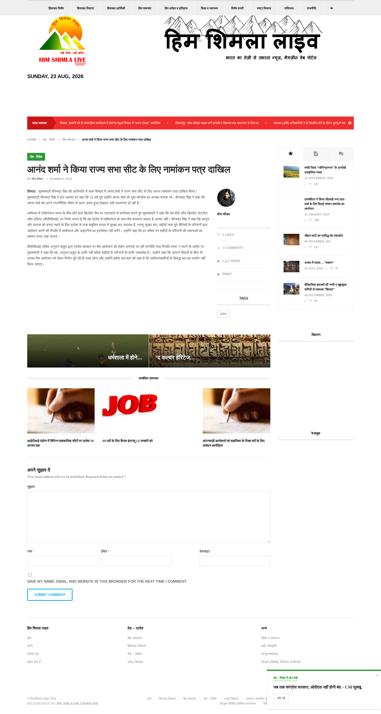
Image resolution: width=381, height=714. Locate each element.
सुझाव (31, 486)
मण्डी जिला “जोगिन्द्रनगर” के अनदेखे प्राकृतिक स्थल (325, 170)
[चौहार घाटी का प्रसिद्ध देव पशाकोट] (291, 244)
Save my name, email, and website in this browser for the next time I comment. (107, 581)
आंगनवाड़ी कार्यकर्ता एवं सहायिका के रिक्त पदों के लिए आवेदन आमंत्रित (234, 443)
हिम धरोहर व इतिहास (176, 8)
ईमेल (105, 551)
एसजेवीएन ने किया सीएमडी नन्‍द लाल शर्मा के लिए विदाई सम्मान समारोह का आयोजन (324, 204)
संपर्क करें (33, 654)
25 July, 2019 (314, 268)
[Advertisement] (321, 383)
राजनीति (311, 8)
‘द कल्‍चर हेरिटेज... (175, 357)
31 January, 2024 (317, 214)
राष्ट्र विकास (264, 8)
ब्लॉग (30, 646)
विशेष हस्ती (237, 8)
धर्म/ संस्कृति (268, 646)
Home (32, 139)
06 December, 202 (317, 241)
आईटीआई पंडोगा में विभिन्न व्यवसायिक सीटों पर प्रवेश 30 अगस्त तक (60, 443)
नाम (30, 551)
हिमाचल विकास (85, 8)
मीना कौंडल (37, 178)
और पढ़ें (281, 698)
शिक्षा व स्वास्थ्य (209, 8)
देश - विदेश (49, 139)
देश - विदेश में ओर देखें (285, 678)
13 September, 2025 (319, 178)
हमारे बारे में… (35, 662)
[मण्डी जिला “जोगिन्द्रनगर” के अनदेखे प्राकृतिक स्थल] (291, 176)
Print (227, 274)
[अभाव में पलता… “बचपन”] (291, 271)
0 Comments (232, 248)
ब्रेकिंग (223, 314)
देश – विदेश (135, 654)
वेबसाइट (205, 551)
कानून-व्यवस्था (269, 654)
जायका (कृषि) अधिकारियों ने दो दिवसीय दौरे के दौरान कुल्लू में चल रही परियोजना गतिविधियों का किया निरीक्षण (320, 123)
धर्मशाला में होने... (125, 357)
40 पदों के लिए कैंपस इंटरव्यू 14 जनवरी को (127, 441)
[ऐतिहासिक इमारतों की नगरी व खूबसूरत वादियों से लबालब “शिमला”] (291, 293)
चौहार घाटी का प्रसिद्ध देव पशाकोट (324, 235)
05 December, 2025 (318, 295)
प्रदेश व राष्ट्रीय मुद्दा (257, 699)
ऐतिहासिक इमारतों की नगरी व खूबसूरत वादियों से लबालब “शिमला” (326, 287)
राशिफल (289, 8)
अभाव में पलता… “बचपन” (319, 262)
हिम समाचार (144, 8)
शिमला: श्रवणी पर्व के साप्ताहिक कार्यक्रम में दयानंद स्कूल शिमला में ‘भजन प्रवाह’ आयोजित (97, 123)
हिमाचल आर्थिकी (116, 8)
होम (29, 638)
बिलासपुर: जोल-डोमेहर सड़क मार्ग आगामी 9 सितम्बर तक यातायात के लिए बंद (204, 123)
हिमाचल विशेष (56, 8)
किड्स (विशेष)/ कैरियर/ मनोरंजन (281, 662)
